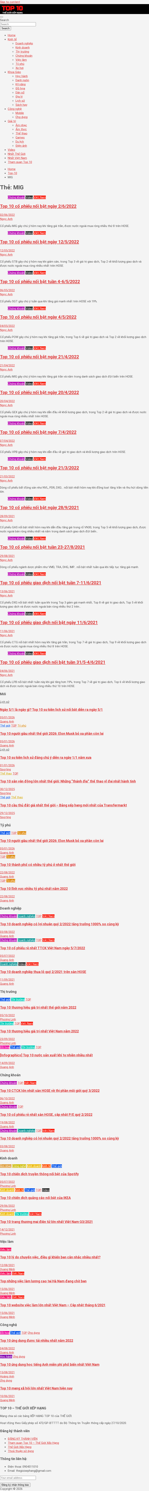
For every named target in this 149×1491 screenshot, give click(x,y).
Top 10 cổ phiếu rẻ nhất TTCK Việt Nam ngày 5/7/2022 (42, 948)
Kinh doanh (23, 47)
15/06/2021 (7, 1289)
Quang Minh (7, 1269)
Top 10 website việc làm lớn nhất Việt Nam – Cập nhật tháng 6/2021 (53, 1305)
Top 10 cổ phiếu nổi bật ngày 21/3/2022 (39, 467)
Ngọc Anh (6, 219)
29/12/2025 (7, 813)
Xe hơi (19, 68)
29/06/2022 (7, 1206)
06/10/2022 (7, 1098)
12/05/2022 (7, 250)
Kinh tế (12, 39)
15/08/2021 (7, 1372)
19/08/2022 (7, 1122)
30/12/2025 (7, 789)
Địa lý (19, 96)
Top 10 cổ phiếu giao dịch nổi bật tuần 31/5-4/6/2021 (52, 662)
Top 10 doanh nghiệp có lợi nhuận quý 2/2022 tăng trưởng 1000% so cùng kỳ (59, 924)
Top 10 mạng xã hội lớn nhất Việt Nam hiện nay (36, 1388)
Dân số (20, 92)
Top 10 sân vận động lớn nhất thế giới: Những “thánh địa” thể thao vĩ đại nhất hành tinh (68, 781)
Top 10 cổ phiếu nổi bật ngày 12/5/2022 (39, 241)
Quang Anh (7, 721)
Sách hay (21, 105)
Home (12, 35)
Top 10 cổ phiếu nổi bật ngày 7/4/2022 (38, 432)
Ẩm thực (21, 129)
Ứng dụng (22, 117)
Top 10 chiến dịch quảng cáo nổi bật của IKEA (35, 1198)
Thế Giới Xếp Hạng (19, 1447)
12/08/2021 (7, 1265)
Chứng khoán (24, 55)
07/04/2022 (7, 441)
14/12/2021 (7, 1229)
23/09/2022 (7, 1039)
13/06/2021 (7, 591)
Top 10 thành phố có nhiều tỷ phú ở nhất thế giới (37, 865)
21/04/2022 (7, 365)
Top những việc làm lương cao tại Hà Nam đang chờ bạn (43, 1281)
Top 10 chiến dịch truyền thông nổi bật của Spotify (39, 1174)
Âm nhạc (21, 125)
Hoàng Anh (7, 1376)
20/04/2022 (7, 401)
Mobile (20, 113)
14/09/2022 (7, 1063)
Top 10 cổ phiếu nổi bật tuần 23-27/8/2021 (42, 547)
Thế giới (5, 725)
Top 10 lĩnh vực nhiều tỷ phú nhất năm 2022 (34, 889)
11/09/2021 (7, 979)
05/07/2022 (7, 956)
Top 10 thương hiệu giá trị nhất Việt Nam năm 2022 (39, 1031)
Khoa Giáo (14, 72)
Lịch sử (20, 100)
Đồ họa (20, 88)
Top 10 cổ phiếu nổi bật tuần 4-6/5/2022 (40, 281)
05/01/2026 (7, 717)
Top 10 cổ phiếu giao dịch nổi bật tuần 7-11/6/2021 (50, 582)
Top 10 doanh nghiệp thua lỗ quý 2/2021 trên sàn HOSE (43, 972)
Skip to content (10, 2)
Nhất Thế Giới (16, 154)
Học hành (22, 76)
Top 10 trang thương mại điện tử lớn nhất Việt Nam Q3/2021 (46, 1222)
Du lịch (20, 141)
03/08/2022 (7, 932)
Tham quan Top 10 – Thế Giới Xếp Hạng (33, 1443)
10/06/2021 (7, 1396)
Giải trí (12, 121)
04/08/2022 (7, 1348)
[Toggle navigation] (1, 17)
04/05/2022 (7, 326)
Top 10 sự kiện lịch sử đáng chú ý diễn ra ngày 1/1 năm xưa (45, 758)
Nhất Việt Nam (17, 158)
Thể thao (21, 133)
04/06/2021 (7, 671)
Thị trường (22, 51)
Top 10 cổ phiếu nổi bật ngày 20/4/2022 (39, 392)
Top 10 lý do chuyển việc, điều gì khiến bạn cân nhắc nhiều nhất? (50, 1257)
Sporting (5, 769)
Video (11, 150)
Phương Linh (8, 1019)
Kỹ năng (21, 84)
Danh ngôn (22, 80)
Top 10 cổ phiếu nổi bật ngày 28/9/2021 (39, 507)
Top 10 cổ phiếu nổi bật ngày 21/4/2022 (39, 356)
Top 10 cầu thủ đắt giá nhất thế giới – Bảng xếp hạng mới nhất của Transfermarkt (63, 805)
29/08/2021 (7, 556)
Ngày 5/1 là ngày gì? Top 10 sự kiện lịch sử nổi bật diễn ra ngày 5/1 (51, 710)
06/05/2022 (7, 290)
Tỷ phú (20, 64)
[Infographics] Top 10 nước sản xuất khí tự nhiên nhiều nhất (46, 1055)
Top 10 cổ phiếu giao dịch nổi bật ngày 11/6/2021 (49, 622)
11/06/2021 (7, 631)
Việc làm (21, 60)
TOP (14, 725)
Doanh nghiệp (24, 43)
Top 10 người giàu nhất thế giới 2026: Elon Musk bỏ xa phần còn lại (51, 734)
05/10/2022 (7, 1015)
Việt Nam (40, 197)
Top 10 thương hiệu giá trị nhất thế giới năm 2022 (38, 1007)
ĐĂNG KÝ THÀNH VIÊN (22, 1439)
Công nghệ (15, 109)
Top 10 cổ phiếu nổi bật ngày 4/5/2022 (38, 316)
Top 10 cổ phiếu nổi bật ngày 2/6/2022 (38, 206)
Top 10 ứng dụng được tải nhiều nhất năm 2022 (36, 1341)
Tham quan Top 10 (20, 162)
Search (4, 20)
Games (20, 137)
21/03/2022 (7, 476)
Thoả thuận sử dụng (21, 1451)
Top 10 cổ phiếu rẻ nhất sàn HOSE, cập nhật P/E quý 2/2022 (46, 1115)
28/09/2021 (7, 516)
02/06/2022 (7, 215)
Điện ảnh (21, 145)
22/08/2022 (7, 872)
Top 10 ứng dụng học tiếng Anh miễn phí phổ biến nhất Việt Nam (49, 1365)
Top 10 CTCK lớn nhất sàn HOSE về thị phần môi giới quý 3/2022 (50, 1091)
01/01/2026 (7, 765)
